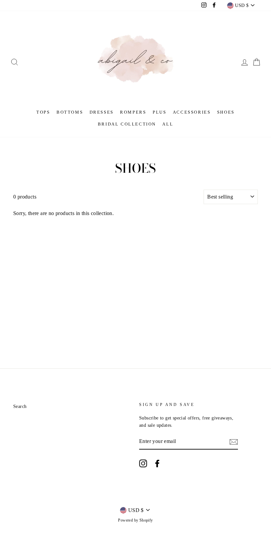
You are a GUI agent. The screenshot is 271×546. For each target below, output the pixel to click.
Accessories (192, 112)
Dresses (102, 112)
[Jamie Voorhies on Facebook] (157, 463)
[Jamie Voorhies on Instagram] (143, 463)
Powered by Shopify (135, 520)
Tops (43, 112)
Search (19, 406)
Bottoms (70, 112)
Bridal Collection (127, 124)
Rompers (133, 112)
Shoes (226, 112)
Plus (159, 112)
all (167, 124)
